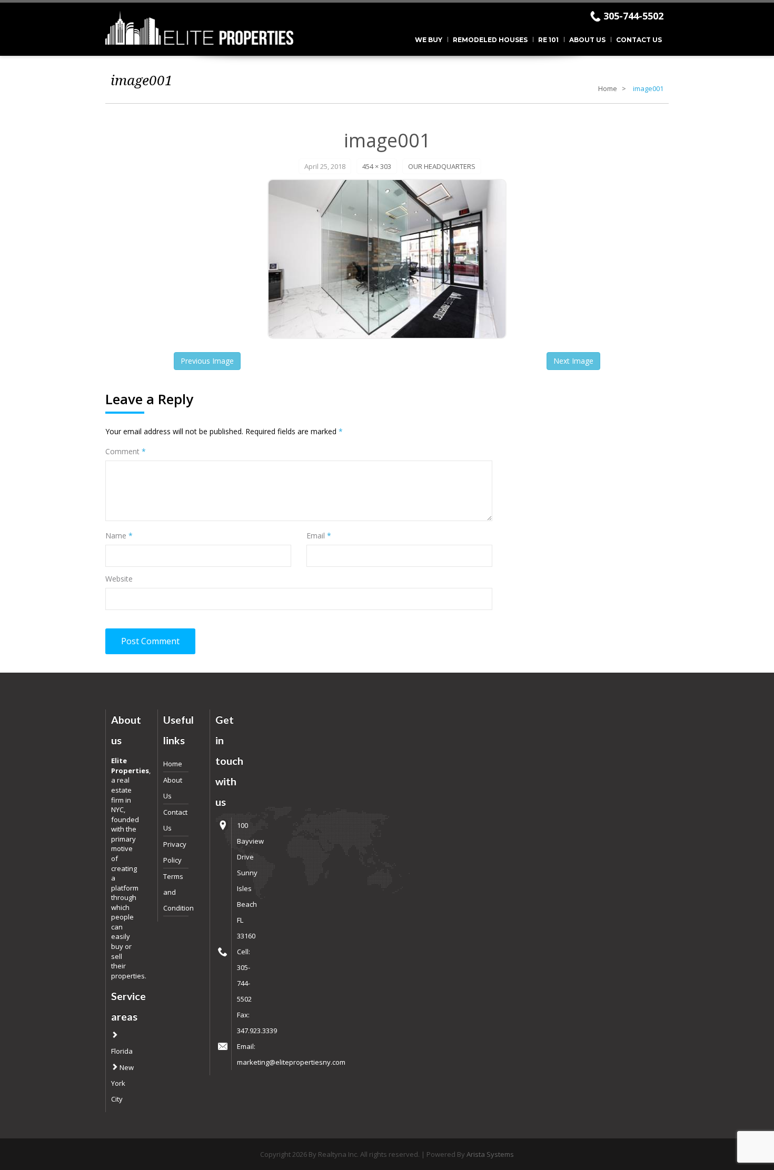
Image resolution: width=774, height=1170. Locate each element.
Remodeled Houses (490, 40)
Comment (125, 451)
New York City (122, 1083)
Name (119, 536)
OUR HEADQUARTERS (441, 166)
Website (119, 579)
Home (607, 88)
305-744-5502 (633, 15)
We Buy (428, 40)
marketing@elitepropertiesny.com (291, 1062)
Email (318, 536)
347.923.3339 (257, 1030)
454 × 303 (376, 166)
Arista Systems (490, 1154)
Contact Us (639, 40)
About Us (587, 40)
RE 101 (548, 40)
